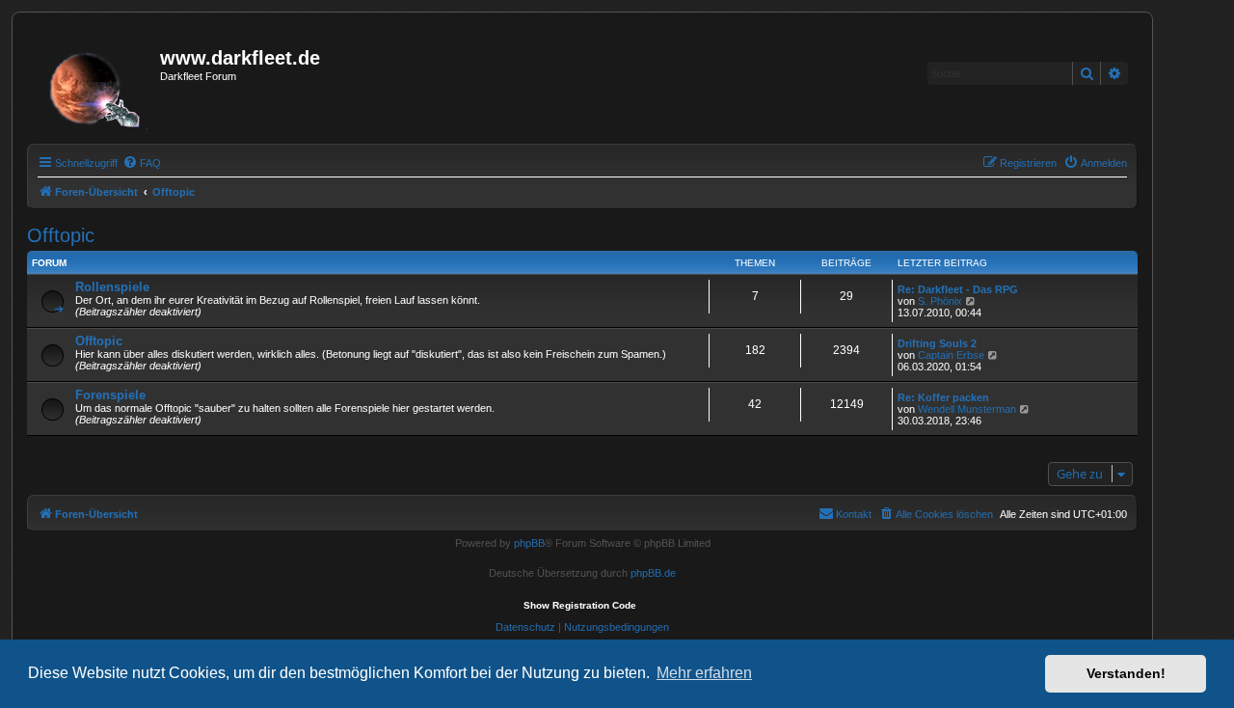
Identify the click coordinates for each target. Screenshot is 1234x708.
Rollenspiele (112, 287)
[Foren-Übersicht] (96, 84)
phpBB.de (653, 573)
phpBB (529, 543)
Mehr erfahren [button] (704, 673)
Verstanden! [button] (1126, 673)
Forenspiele (110, 395)
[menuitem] (141, 163)
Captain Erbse (951, 355)
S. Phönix (940, 301)
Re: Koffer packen (943, 397)
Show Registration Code (579, 605)
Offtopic (60, 235)
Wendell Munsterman (967, 409)
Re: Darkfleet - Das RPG (958, 289)
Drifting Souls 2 (937, 343)
